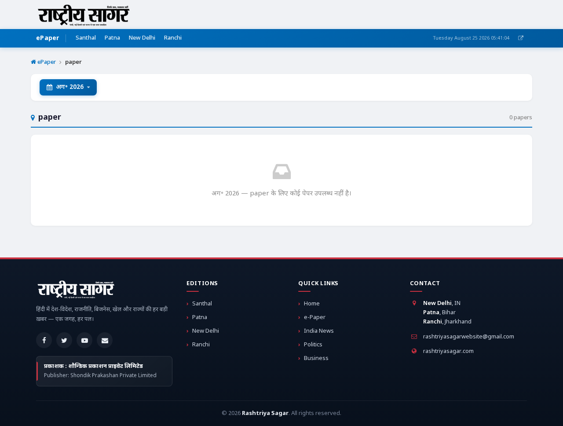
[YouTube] (84, 340)
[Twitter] (64, 340)
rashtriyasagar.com (448, 351)
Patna (112, 38)
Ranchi (173, 38)
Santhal (86, 38)
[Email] (105, 340)
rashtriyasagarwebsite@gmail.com (468, 337)
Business (316, 358)
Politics (313, 345)
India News (319, 331)
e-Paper (314, 317)
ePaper (47, 38)
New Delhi (142, 38)
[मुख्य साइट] (521, 38)
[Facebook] (44, 340)
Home (312, 304)
